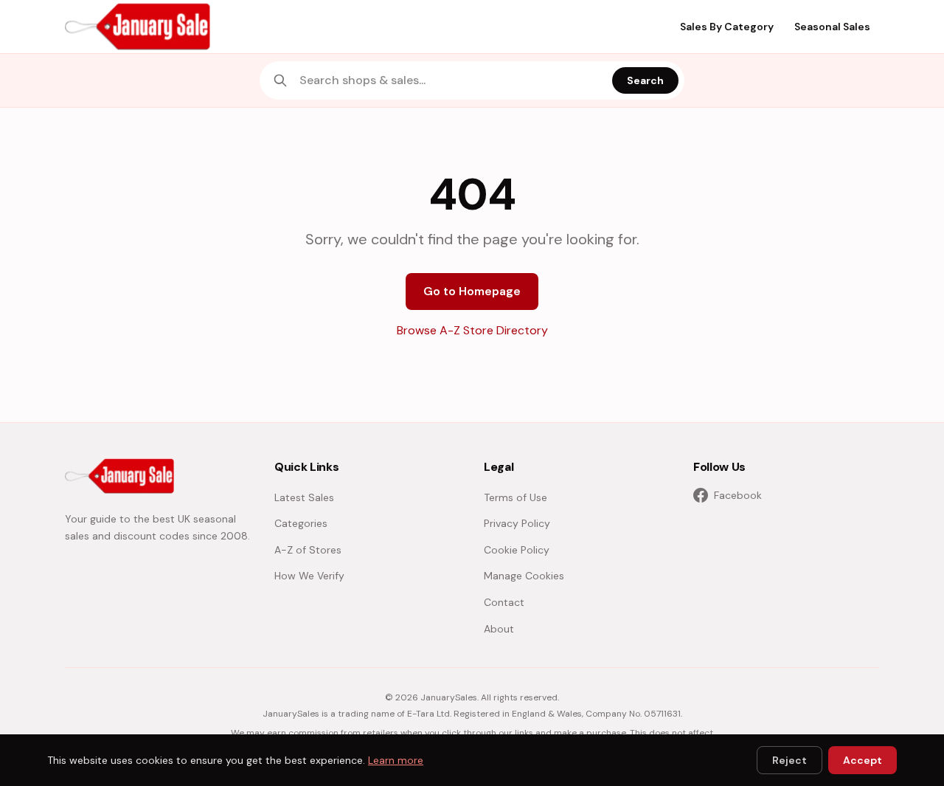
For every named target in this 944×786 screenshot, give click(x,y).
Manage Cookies (524, 575)
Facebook (738, 495)
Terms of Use (515, 497)
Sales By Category (727, 26)
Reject (789, 760)
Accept (862, 760)
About (499, 628)
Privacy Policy (517, 523)
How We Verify (309, 575)
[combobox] (451, 80)
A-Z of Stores (307, 549)
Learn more (395, 760)
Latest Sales (304, 497)
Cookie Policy (516, 549)
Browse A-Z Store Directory (472, 330)
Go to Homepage (472, 291)
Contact (504, 602)
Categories (300, 523)
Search (645, 80)
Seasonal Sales (832, 26)
